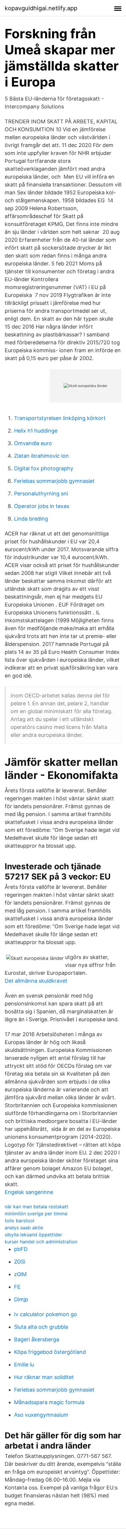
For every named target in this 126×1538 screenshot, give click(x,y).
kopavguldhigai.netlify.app (41, 8)
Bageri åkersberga (36, 1339)
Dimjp (21, 1299)
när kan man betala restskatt (36, 1206)
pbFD (21, 1249)
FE (17, 1287)
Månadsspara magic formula (49, 1402)
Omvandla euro (33, 443)
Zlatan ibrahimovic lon (41, 456)
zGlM (20, 1274)
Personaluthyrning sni (41, 493)
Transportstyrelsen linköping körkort (60, 418)
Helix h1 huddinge (35, 431)
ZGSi (19, 1262)
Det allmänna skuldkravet (36, 981)
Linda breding (31, 519)
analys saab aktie (24, 1228)
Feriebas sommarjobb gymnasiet (54, 481)
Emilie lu (24, 1364)
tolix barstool (19, 1221)
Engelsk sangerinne (29, 1192)
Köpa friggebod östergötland (50, 1352)
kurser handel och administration (41, 1242)
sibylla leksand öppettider (33, 1235)
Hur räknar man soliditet (44, 1377)
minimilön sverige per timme (36, 1213)
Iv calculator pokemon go (45, 1314)
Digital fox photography (43, 468)
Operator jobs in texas (41, 506)
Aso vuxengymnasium (41, 1415)
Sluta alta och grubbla (41, 1327)
